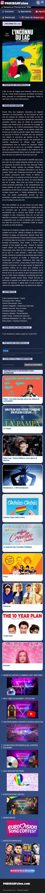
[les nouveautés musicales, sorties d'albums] (22, 759)
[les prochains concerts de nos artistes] (22, 733)
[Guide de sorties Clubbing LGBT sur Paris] (22, 686)
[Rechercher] (38, 2)
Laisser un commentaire (33, 365)
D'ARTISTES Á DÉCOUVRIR (23, 871)
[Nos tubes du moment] (22, 710)
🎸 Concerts (8, 11)
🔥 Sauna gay (8, 17)
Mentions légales (23, 890)
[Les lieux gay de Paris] (22, 782)
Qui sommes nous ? (9, 890)
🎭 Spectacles (24, 11)
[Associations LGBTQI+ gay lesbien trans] (22, 806)
